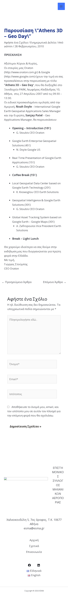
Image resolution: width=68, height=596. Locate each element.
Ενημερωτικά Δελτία (43, 42)
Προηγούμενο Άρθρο (17, 282)
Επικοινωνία (34, 552)
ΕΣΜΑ (10, 6)
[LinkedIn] (38, 565)
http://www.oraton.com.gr (21, 72)
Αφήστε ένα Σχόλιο (16, 42)
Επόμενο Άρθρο (54, 282)
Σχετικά (34, 546)
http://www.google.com (19, 76)
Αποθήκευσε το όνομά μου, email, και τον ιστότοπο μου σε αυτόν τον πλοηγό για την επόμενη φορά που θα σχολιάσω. (34, 411)
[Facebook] (29, 565)
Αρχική (34, 540)
